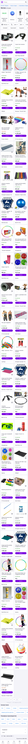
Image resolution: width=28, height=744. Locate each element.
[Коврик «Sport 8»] (7, 259)
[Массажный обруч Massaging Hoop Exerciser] (7, 120)
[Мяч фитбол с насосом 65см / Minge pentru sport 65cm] (20, 203)
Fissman (25, 719)
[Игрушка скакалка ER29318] (20, 509)
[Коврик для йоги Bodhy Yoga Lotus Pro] (20, 175)
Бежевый (5, 28)
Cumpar (14, 708)
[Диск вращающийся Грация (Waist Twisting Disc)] (20, 231)
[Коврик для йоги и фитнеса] (20, 120)
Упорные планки (20, 712)
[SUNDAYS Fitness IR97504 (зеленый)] (7, 92)
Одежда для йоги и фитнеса (20, 20)
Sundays (11, 723)
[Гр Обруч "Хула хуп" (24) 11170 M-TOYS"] (20, 64)
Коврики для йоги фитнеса (7, 712)
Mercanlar (23, 723)
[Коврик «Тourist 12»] (20, 426)
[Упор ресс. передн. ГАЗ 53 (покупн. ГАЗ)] (7, 203)
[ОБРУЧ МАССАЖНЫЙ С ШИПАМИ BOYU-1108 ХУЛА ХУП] (7, 231)
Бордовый (21, 28)
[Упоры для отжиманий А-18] (7, 426)
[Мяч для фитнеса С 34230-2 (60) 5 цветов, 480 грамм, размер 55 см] (7, 453)
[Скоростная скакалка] (20, 36)
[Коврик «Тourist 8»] (7, 593)
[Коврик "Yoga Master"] (7, 64)
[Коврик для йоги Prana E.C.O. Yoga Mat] (7, 676)
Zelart (8, 719)
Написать (21, 108)
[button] (7, 52)
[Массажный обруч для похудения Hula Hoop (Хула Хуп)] (20, 565)
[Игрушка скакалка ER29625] (20, 342)
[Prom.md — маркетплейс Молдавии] (2, 2)
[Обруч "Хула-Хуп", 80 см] (7, 342)
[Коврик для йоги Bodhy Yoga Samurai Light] (7, 370)
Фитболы (12, 19)
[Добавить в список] (12, 41)
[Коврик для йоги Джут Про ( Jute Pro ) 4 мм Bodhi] (20, 481)
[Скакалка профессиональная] (7, 398)
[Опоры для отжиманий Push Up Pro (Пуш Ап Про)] (7, 36)
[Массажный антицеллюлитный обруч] (20, 620)
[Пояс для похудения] (7, 314)
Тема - (6, 736)
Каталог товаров (4, 5)
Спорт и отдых (13, 5)
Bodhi (2, 719)
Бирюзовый (13, 28)
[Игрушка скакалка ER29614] (7, 175)
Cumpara (8, 708)
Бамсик (17, 723)
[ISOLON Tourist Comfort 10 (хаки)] (7, 286)
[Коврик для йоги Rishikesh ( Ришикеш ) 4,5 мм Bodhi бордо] (7, 648)
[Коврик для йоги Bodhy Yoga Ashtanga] (7, 537)
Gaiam (19, 719)
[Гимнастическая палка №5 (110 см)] (7, 509)
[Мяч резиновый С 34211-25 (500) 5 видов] (20, 593)
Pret (2, 708)
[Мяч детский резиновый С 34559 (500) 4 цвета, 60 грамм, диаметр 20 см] (20, 259)
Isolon (13, 719)
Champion (3, 723)
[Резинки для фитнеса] (7, 481)
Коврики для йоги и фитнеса (4, 20)
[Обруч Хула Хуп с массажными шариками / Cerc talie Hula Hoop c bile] (7, 565)
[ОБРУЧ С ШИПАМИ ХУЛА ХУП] (20, 286)
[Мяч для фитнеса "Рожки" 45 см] (20, 648)
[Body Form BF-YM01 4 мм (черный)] (20, 453)
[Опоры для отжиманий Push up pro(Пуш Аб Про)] (20, 92)
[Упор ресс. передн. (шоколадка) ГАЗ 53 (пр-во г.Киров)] (20, 370)
